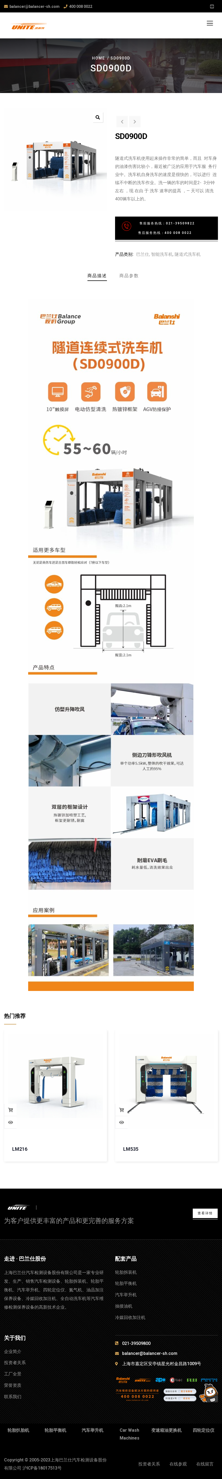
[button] (98, 117)
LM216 (19, 1149)
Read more (10, 1110)
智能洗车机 (162, 254)
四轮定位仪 (203, 1430)
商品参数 (129, 275)
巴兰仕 (142, 254)
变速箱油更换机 (166, 1430)
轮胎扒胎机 (18, 1430)
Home (98, 58)
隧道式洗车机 (188, 254)
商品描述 (97, 275)
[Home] (23, 1207)
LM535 (130, 1149)
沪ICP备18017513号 (42, 1468)
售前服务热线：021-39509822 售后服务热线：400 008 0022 (158, 228)
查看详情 (205, 1213)
